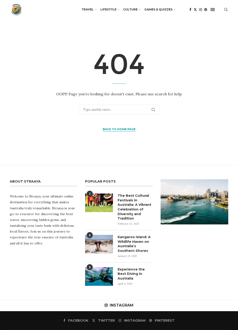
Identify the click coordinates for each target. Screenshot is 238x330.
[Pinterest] (205, 9)
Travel (88, 9)
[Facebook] (190, 9)
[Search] (226, 9)
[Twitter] (195, 9)
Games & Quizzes (158, 9)
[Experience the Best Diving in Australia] (99, 276)
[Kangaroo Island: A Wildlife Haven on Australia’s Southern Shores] (99, 244)
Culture (130, 9)
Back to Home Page (119, 129)
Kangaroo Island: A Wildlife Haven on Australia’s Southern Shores (134, 244)
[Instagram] (200, 9)
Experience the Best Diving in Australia (131, 273)
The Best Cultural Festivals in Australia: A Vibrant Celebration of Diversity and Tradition (134, 206)
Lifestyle (108, 9)
